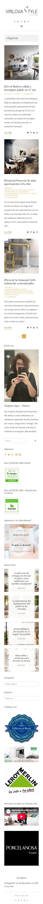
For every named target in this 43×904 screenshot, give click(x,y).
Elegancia (33, 193)
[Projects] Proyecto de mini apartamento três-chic (20, 182)
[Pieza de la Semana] (12, 289)
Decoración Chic (11, 191)
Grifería (16, 293)
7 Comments (11, 297)
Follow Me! (9, 886)
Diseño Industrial (25, 291)
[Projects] (9, 190)
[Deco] (17, 94)
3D (14, 190)
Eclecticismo (23, 193)
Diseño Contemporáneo (16, 290)
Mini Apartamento (11, 195)
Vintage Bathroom (12, 295)
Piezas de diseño (27, 293)
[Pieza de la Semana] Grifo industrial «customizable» (20, 281)
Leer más (8, 132)
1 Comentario (28, 94)
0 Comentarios (12, 197)
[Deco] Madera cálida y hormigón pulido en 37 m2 (20, 88)
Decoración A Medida (24, 190)
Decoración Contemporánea (17, 192)
